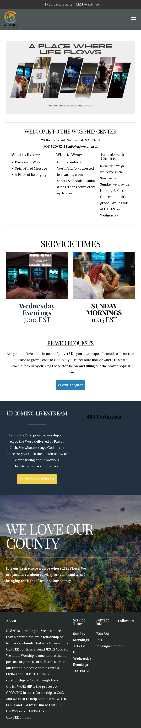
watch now (92, 4)
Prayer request (70, 385)
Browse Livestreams (37, 479)
